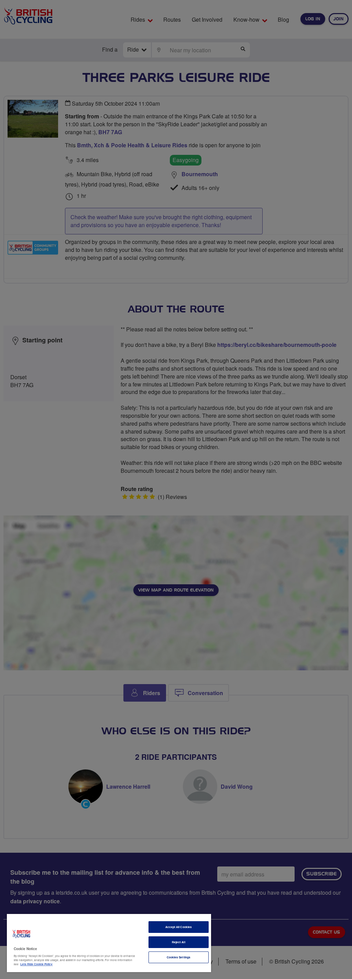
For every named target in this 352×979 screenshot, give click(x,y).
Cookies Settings (178, 957)
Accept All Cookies (178, 927)
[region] (109, 943)
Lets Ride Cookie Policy (36, 964)
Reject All (178, 942)
